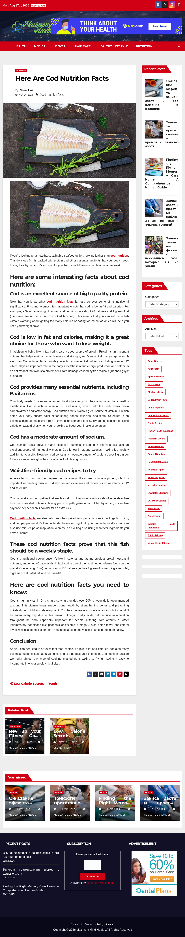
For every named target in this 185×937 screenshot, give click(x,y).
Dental (61, 46)
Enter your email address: (92, 868)
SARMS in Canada (157, 501)
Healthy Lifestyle (113, 46)
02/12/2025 (71, 809)
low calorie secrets (158, 493)
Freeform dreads (156, 438)
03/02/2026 (26, 809)
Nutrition (144, 46)
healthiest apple (156, 469)
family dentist (155, 423)
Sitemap (109, 924)
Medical (40, 46)
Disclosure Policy (94, 924)
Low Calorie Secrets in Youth (35, 683)
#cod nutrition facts (52, 94)
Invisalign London (156, 485)
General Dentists (156, 454)
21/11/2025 (116, 809)
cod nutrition (119, 255)
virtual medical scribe (159, 543)
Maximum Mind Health (101, 882)
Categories (152, 296)
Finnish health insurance (160, 431)
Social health (154, 516)
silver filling (154, 508)
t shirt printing (155, 535)
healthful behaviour (158, 462)
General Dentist (156, 446)
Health (20, 46)
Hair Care (83, 46)
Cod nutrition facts (23, 518)
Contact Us (77, 924)
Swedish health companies (161, 526)
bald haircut (154, 384)
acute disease (155, 361)
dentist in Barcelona (158, 415)
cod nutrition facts (60, 301)
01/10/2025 (161, 809)
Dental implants (156, 407)
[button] (179, 46)
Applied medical (156, 376)
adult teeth (153, 369)
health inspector (156, 477)
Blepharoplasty (155, 392)
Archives (150, 328)
